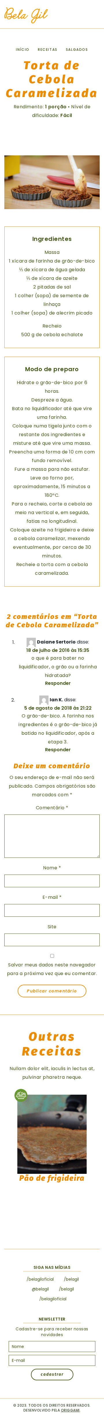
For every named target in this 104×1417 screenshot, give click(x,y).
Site (52, 926)
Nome (52, 867)
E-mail (52, 897)
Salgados (77, 49)
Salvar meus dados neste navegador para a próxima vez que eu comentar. (52, 969)
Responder (58, 683)
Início (22, 49)
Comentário (52, 807)
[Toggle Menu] (92, 15)
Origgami (70, 1410)
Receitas (47, 49)
